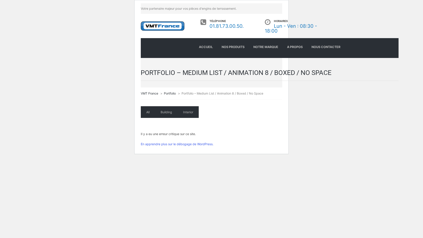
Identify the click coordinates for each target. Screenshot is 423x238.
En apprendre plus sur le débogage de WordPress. (177, 144)
